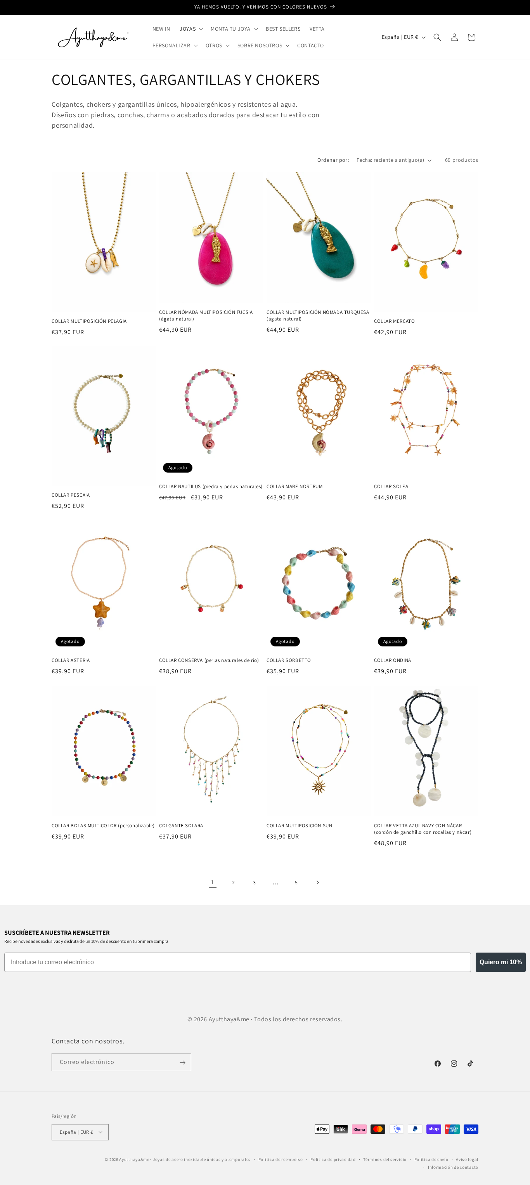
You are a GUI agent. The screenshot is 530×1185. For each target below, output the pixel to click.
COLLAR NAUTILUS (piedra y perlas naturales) (211, 486)
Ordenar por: (333, 159)
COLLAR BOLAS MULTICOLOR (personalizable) (103, 826)
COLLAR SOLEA (391, 486)
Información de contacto (453, 1166)
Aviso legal (467, 1159)
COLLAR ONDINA (392, 660)
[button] (190, 29)
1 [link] (212, 882)
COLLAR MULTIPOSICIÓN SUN (299, 826)
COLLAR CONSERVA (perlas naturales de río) (209, 660)
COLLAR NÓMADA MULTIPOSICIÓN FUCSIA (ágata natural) (206, 315)
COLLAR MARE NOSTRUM (294, 486)
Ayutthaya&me (134, 1159)
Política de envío (431, 1159)
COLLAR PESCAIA (71, 495)
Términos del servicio (385, 1159)
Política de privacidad (332, 1159)
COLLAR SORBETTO (289, 660)
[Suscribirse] (182, 1062)
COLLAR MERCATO (394, 321)
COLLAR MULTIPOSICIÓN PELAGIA (89, 321)
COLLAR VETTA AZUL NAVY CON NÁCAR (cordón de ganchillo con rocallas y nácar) (422, 829)
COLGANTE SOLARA (181, 826)
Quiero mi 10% (501, 962)
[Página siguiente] (317, 882)
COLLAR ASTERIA (71, 660)
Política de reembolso (280, 1159)
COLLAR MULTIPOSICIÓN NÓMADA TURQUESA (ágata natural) (318, 315)
